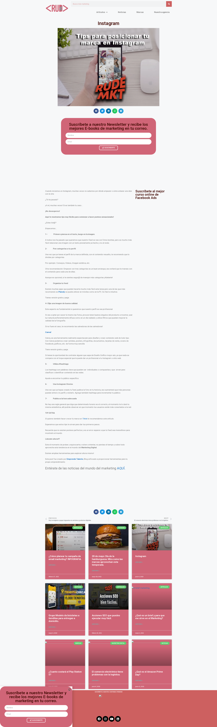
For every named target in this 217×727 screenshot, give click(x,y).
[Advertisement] (108, 171)
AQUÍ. (121, 468)
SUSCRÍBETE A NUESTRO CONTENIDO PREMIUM (108, 692)
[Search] (169, 4)
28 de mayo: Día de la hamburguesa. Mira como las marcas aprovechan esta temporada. (107, 560)
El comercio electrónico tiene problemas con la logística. (107, 673)
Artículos (100, 12)
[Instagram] (105, 719)
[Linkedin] (118, 719)
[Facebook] (99, 719)
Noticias (122, 12)
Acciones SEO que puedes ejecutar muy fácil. (106, 617)
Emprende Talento (75, 459)
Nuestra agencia (162, 12)
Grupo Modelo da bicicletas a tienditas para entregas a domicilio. (64, 618)
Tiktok (84, 419)
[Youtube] (111, 719)
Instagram (140, 556)
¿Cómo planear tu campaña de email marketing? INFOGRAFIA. (65, 557)
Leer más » (52, 565)
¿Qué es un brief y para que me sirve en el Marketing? (150, 617)
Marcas (140, 12)
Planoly (61, 292)
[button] (96, 110)
